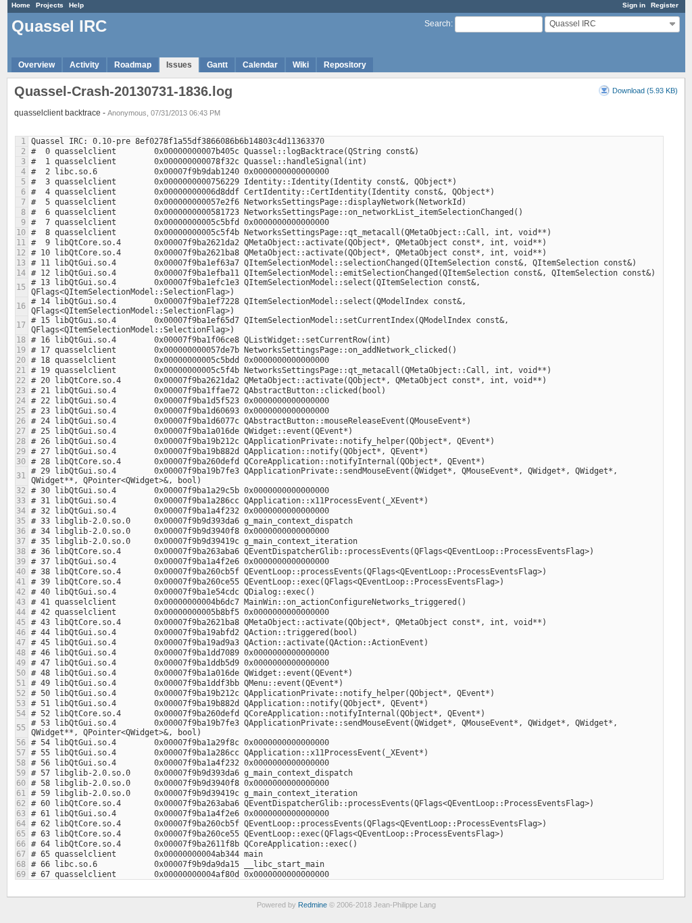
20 (21, 360)
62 (21, 803)
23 (21, 390)
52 (21, 693)
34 (21, 511)
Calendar (260, 65)
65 (21, 834)
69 (21, 874)
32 (21, 490)
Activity (84, 65)
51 (21, 683)
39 (21, 561)
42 (21, 592)
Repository (345, 65)
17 (21, 325)
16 (21, 306)
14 (21, 273)
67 (21, 854)
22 (21, 380)
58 (21, 763)
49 (21, 663)
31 (21, 475)
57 (21, 752)
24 (21, 400)
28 (21, 441)
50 (21, 673)
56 (21, 742)
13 (21, 263)
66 (21, 844)
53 (21, 703)
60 (21, 783)
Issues (179, 65)
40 (21, 571)
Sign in (633, 5)
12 (21, 252)
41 (21, 582)
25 (21, 411)
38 (21, 551)
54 (21, 713)
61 (21, 793)
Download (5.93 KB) (645, 90)
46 (21, 632)
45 (21, 622)
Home (20, 5)
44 (21, 612)
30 (21, 461)
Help (76, 5)
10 (21, 232)
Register (664, 5)
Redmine (312, 905)
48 (21, 652)
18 (21, 340)
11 (21, 242)
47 (21, 642)
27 (21, 431)
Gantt (217, 65)
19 (21, 350)
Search (437, 23)
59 (21, 773)
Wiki (301, 65)
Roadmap (132, 65)
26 (21, 421)
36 (21, 531)
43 (21, 602)
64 (21, 823)
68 (21, 864)
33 (21, 500)
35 (21, 521)
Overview (36, 65)
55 (21, 727)
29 (21, 451)
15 (21, 287)
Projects (50, 5)
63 (21, 813)
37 (21, 541)
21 (21, 370)
